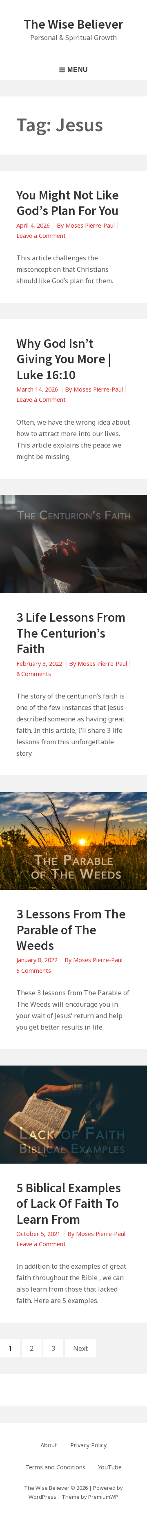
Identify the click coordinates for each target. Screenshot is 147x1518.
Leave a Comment (41, 236)
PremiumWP (103, 1496)
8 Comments (33, 674)
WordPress (42, 1496)
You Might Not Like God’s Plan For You (67, 203)
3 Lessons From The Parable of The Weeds (71, 930)
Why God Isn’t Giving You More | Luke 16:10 (63, 359)
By (86, 225)
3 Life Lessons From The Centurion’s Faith (70, 633)
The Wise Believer (73, 24)
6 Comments (33, 970)
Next (80, 1348)
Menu (77, 69)
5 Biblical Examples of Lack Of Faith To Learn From (68, 1203)
